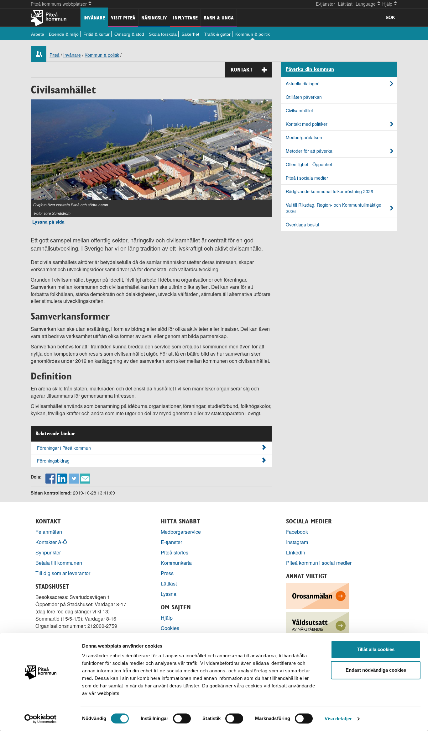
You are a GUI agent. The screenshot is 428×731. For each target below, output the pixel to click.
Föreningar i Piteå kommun (64, 448)
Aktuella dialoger (302, 83)
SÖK (390, 17)
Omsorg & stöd (129, 34)
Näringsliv (154, 18)
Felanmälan (48, 531)
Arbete (37, 34)
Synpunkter (48, 552)
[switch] (182, 718)
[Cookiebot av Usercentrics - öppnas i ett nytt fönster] (40, 718)
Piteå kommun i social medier (319, 562)
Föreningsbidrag (53, 461)
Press (167, 573)
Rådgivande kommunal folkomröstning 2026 (329, 191)
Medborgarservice (181, 531)
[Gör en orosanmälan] (317, 595)
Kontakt (242, 69)
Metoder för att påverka (309, 151)
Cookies (170, 628)
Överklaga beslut (302, 224)
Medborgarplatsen (304, 137)
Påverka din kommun (310, 69)
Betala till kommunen (58, 562)
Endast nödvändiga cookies (376, 670)
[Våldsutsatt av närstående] (317, 624)
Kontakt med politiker (306, 124)
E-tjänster (325, 4)
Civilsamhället (299, 110)
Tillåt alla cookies (375, 649)
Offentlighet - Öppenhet (309, 164)
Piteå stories (174, 552)
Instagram (297, 542)
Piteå (55, 55)
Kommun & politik (252, 34)
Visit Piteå (123, 18)
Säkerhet (190, 34)
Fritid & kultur (96, 34)
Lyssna (168, 593)
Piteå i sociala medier (307, 178)
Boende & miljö (64, 34)
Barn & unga (219, 18)
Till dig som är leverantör (63, 573)
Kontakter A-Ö (51, 542)
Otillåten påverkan (304, 97)
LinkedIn (295, 552)
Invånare (94, 18)
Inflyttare (185, 18)
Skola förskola (163, 34)
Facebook (297, 531)
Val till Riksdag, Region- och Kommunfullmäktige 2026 (333, 208)
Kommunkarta (176, 562)
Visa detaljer (338, 718)
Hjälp (167, 617)
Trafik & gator (217, 34)
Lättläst (345, 4)
